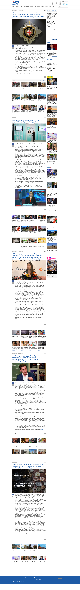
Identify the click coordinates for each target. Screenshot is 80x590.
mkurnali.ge (13, 339)
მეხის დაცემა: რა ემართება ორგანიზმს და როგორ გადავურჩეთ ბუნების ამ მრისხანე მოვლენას (24, 337)
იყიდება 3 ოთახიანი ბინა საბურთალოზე (41, 455)
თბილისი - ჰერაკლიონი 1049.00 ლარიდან (24, 100)
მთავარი (13, 6)
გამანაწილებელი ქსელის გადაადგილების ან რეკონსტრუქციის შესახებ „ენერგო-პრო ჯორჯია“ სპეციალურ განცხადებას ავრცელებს (51, 24)
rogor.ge (30, 350)
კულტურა (50, 6)
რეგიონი (35, 6)
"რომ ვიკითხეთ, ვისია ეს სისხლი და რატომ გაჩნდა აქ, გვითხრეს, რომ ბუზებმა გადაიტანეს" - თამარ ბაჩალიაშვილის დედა (25, 112)
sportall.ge (13, 447)
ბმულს (41, 429)
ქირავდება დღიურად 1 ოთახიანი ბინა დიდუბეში (16, 455)
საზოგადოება (26, 6)
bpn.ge (53, 1)
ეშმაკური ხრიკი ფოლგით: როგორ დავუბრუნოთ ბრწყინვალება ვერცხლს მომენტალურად (42, 348)
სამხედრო (46, 6)
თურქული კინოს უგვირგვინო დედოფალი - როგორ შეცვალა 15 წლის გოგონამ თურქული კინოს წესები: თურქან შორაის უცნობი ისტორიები (16, 348)
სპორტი (42, 6)
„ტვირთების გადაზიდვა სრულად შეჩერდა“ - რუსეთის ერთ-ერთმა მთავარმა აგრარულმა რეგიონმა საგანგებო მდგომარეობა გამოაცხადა (52, 252)
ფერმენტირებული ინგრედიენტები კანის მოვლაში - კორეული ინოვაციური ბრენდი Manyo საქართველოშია (41, 246)
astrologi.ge (30, 447)
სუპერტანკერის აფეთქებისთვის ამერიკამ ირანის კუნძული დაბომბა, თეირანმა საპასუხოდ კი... (52, 103)
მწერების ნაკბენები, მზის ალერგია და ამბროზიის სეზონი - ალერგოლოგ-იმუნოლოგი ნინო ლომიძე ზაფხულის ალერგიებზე (24, 246)
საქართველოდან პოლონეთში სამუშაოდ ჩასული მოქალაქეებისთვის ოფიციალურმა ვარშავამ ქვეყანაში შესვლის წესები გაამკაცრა (41, 234)
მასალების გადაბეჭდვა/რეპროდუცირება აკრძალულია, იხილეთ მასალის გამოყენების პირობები (20, 581)
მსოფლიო (31, 6)
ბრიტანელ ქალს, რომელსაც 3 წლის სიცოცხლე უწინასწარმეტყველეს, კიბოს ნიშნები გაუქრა (15, 337)
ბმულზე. (33, 533)
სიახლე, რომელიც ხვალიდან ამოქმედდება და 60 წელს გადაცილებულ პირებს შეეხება (16, 111)
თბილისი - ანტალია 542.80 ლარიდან (16, 100)
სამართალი (22, 6)
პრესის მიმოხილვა (50, 59)
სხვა (13, 8)
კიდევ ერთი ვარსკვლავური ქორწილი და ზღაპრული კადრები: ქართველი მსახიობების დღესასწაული (24, 348)
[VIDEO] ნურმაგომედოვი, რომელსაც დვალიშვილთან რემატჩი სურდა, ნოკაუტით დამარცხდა (16, 446)
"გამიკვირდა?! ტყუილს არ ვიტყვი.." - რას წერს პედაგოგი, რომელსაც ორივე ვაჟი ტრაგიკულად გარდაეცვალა (33, 112)
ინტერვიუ (48, 42)
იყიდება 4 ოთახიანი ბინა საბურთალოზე (33, 455)
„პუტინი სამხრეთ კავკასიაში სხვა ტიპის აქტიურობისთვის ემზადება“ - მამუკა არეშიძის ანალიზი (51, 127)
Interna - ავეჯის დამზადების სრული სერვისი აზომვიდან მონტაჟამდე (16, 245)
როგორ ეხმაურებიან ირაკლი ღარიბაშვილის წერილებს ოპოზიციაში (32, 232)
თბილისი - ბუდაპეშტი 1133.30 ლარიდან (32, 100)
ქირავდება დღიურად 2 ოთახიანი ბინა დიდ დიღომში (24, 456)
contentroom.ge (14, 247)
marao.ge (13, 350)
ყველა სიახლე (54, 39)
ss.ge (13, 458)
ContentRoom (43, 237)
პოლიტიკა (17, 6)
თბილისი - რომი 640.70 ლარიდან (41, 100)
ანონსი (54, 6)
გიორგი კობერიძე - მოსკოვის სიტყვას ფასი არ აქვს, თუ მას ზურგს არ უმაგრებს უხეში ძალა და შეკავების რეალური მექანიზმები (52, 53)
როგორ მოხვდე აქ (42, 80)
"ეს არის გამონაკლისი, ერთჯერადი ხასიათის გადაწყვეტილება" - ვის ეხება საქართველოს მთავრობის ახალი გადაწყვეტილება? (41, 112)
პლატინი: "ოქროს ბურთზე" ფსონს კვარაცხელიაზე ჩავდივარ (25, 445)
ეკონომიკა (39, 6)
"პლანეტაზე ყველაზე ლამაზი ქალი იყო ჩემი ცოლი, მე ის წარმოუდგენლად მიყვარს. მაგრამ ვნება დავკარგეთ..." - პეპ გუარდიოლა (33, 446)
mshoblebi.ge (31, 339)
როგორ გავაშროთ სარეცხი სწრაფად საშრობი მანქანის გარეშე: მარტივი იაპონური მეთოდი (33, 348)
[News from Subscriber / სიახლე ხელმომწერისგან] (16, 433)
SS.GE (14, 80)
